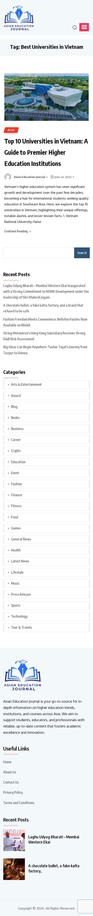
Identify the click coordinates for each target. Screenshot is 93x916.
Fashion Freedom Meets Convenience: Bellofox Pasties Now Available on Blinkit (45, 322)
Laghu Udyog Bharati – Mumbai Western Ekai (53, 839)
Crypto (16, 451)
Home (7, 762)
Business (17, 429)
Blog (11, 130)
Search (82, 253)
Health (16, 550)
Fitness (16, 506)
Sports (15, 605)
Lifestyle (17, 572)
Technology (19, 616)
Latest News (20, 561)
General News (21, 539)
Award (16, 395)
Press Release (21, 594)
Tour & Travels (21, 627)
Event (15, 473)
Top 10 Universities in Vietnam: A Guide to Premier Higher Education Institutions (46, 152)
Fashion (16, 484)
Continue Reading (16, 231)
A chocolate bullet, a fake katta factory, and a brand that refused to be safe (43, 308)
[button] (84, 27)
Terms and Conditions (18, 803)
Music (15, 583)
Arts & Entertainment (26, 384)
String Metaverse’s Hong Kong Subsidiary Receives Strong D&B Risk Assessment (44, 336)
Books (15, 418)
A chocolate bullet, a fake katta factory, (53, 868)
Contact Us (11, 782)
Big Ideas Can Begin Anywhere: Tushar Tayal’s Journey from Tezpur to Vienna (45, 350)
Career (16, 440)
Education (18, 462)
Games (16, 528)
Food (14, 517)
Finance (16, 495)
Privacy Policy (13, 792)
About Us (9, 772)
